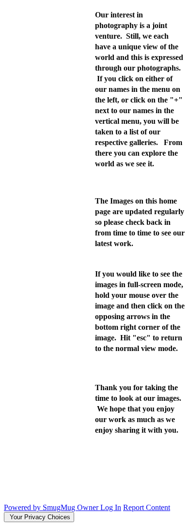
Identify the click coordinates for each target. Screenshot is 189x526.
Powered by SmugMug (40, 507)
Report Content (146, 507)
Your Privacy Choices (39, 517)
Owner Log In (99, 507)
